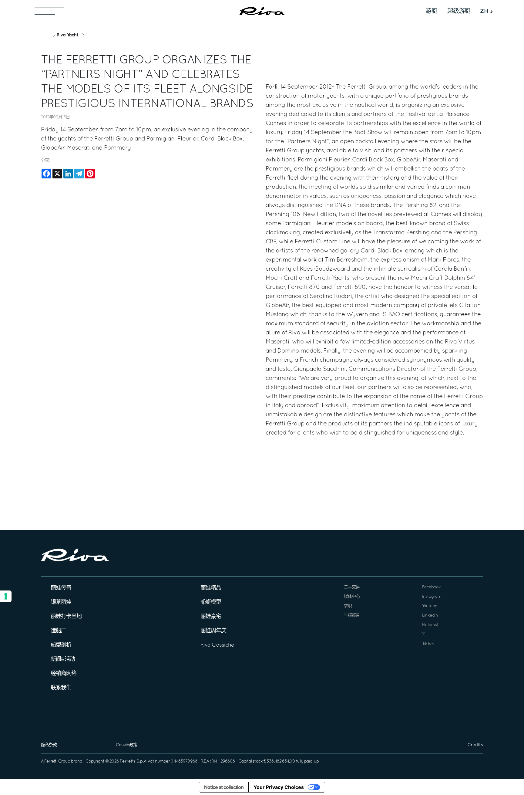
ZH (484, 11)
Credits (475, 745)
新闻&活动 (63, 659)
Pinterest (430, 625)
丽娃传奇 (61, 588)
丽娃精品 (210, 588)
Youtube (429, 606)
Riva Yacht (67, 35)
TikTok (428, 644)
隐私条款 (49, 745)
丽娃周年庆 (213, 631)
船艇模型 (210, 602)
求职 (348, 606)
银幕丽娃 (61, 602)
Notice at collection (224, 787)
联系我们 (61, 688)
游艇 (431, 11)
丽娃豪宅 (210, 616)
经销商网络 (63, 673)
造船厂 (58, 631)
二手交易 (352, 587)
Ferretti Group (57, 761)
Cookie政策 (126, 745)
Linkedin (430, 615)
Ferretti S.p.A (133, 761)
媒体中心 (352, 597)
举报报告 (352, 615)
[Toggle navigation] (49, 11)
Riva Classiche (217, 645)
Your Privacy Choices (279, 787)
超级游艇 (458, 11)
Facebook (431, 587)
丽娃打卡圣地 (66, 616)
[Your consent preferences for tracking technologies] (6, 596)
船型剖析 (61, 645)
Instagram (431, 597)
